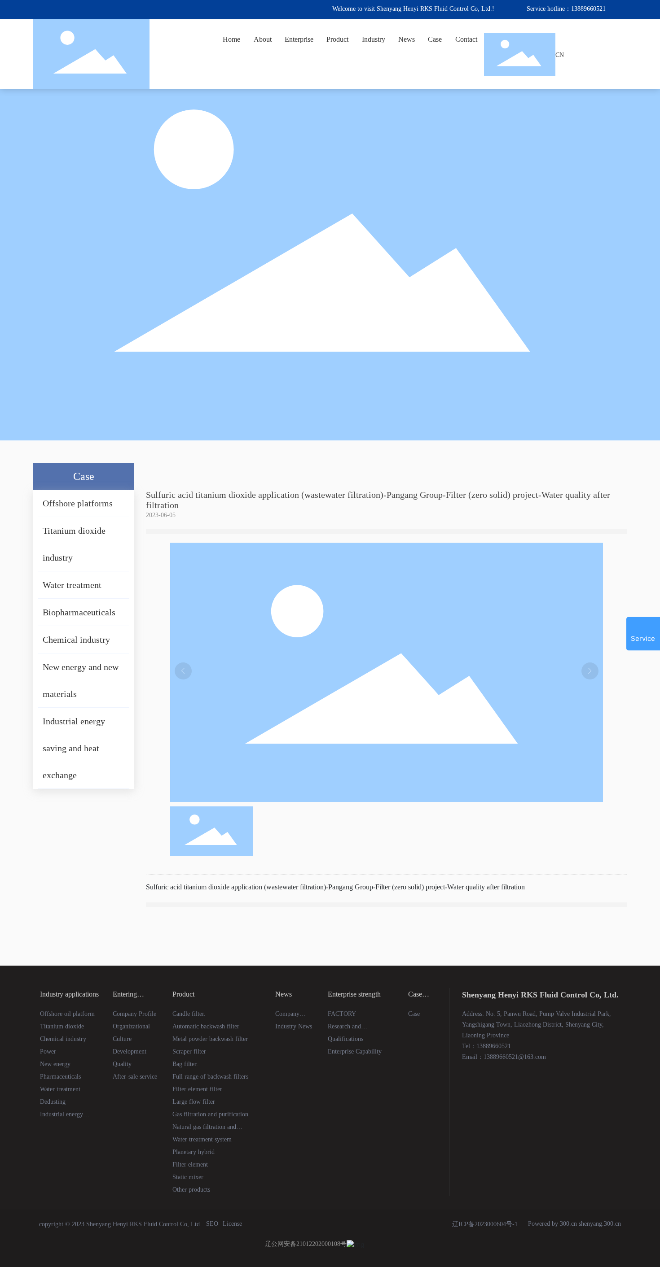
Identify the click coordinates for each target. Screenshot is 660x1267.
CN (559, 54)
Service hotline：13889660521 (566, 8)
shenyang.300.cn (600, 1223)
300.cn (568, 1223)
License (232, 1223)
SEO (212, 1223)
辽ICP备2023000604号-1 (485, 1224)
